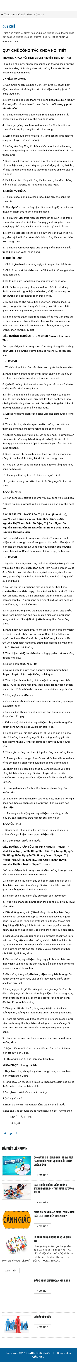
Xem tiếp (42, 1175)
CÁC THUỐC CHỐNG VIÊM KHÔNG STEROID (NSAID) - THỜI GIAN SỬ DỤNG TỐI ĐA (54, 1188)
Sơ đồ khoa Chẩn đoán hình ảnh (52, 1281)
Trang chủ (9, 14)
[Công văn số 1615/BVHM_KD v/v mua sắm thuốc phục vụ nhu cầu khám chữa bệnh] (17, 1165)
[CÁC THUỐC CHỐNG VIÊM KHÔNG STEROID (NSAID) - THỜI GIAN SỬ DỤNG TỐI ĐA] (17, 1191)
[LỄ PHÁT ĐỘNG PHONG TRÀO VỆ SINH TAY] (17, 1245)
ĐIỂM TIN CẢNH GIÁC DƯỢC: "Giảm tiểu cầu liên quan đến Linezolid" (54, 1214)
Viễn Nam (38, 1357)
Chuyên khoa (25, 14)
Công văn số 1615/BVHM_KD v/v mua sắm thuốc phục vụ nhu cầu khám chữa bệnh (53, 1161)
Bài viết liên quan (14, 1148)
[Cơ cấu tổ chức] (17, 1324)
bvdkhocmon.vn (39, 1353)
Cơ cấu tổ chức (42, 1317)
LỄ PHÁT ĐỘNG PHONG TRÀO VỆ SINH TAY (52, 1239)
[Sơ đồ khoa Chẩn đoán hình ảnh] (17, 1293)
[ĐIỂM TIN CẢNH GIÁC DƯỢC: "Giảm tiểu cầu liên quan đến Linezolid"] (17, 1219)
